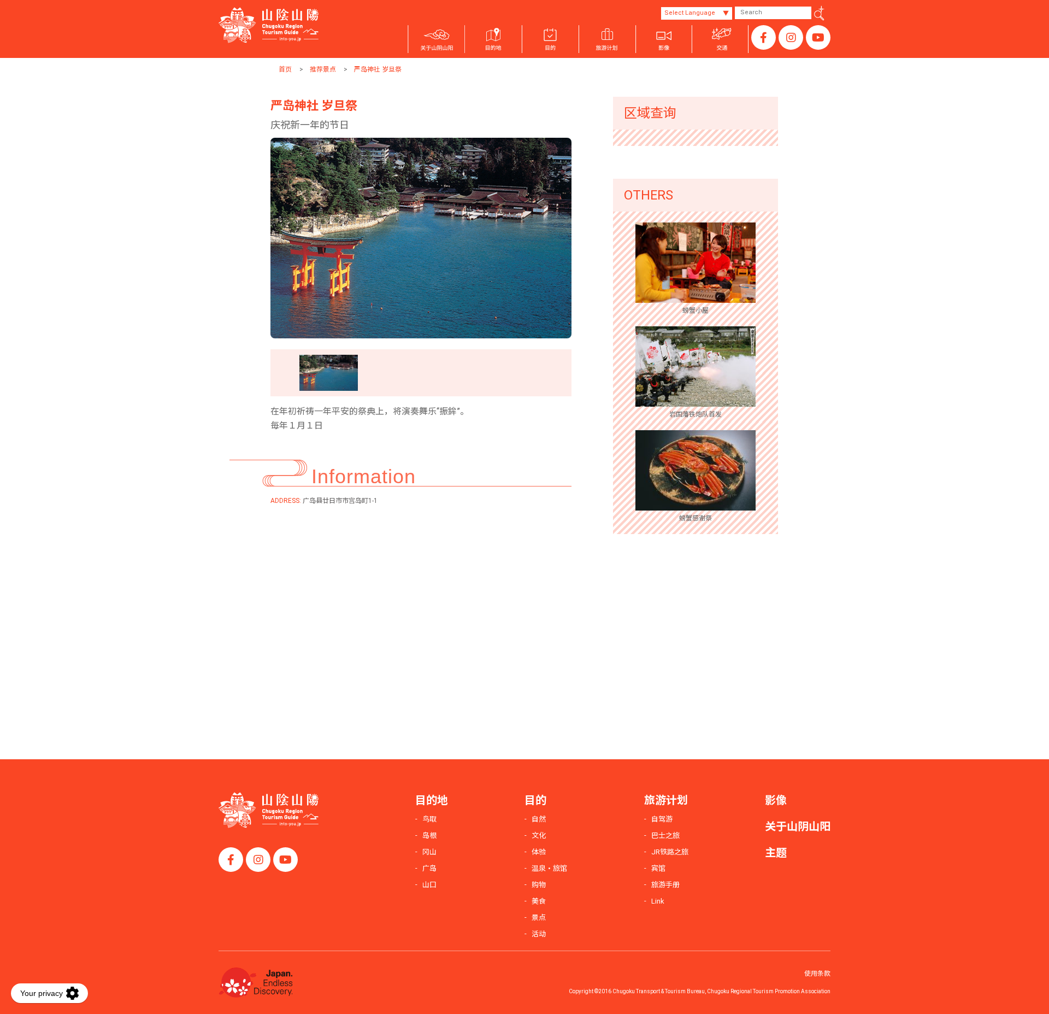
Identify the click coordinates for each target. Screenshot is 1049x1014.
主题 (776, 852)
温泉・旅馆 (549, 868)
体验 (539, 852)
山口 (429, 885)
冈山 (429, 852)
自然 (539, 819)
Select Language (689, 12)
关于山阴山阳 (797, 826)
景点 (539, 917)
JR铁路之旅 (669, 852)
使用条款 (817, 973)
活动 (539, 934)
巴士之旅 (665, 835)
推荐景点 (323, 69)
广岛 (429, 868)
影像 (776, 800)
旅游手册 (665, 885)
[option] (420, 238)
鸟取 (429, 819)
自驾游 (662, 819)
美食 (539, 901)
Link (657, 901)
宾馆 (658, 868)
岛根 (429, 835)
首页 (285, 69)
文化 (539, 835)
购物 (539, 885)
